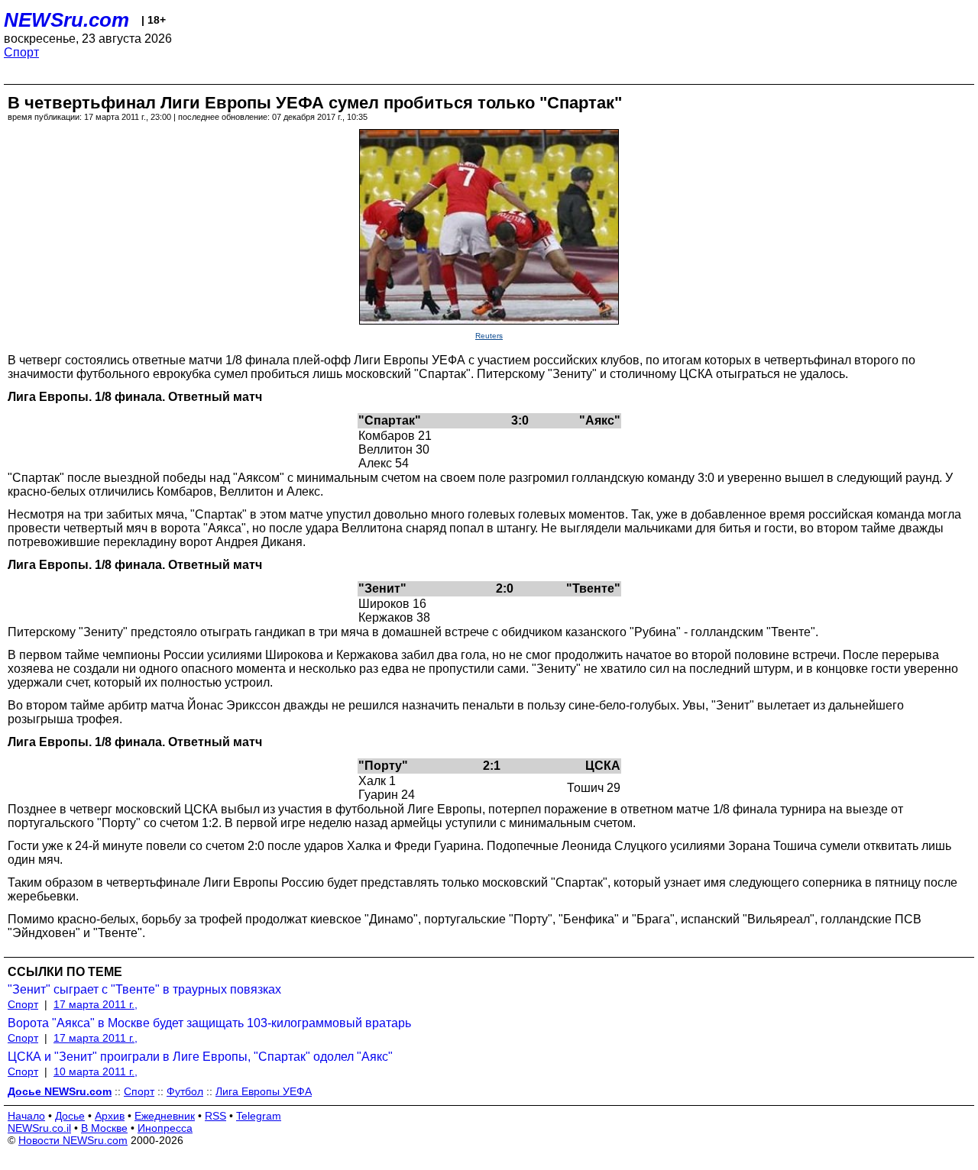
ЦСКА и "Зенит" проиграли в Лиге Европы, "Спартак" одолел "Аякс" (200, 1056)
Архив (110, 1116)
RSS (215, 1116)
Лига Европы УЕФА (263, 1091)
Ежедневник (164, 1116)
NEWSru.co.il (39, 1128)
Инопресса (165, 1128)
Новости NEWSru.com (73, 1140)
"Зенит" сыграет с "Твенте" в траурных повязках (144, 989)
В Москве (104, 1128)
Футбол (185, 1091)
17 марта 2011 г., (95, 1004)
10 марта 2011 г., (95, 1071)
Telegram (258, 1116)
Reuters (489, 335)
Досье (70, 1116)
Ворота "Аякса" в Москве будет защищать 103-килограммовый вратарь (209, 1022)
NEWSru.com (66, 19)
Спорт (21, 52)
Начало (26, 1116)
